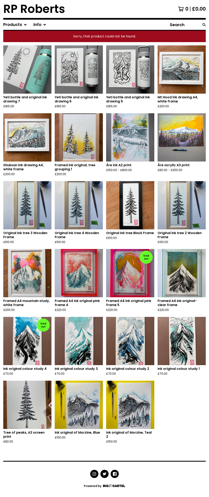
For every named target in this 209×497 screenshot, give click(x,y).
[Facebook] (115, 474)
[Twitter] (104, 474)
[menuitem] (15, 25)
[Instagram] (94, 474)
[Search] (204, 25)
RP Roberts (34, 9)
